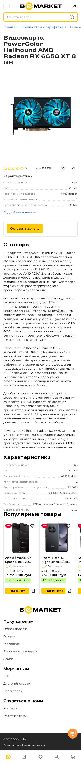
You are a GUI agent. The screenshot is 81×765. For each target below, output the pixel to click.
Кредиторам (13, 691)
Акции (8, 659)
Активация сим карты (20, 651)
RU (75, 6)
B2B (6, 676)
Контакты (10, 708)
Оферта (9, 636)
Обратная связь (15, 716)
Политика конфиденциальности (24, 745)
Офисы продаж (15, 629)
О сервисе (11, 644)
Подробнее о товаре (19, 212)
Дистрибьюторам (16, 683)
